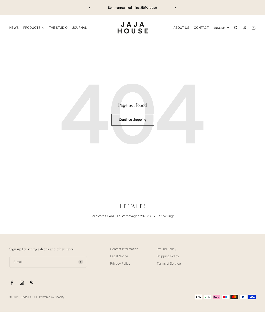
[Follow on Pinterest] (31, 282)
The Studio (58, 28)
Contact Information (124, 249)
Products (31, 28)
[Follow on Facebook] (12, 282)
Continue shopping (132, 119)
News (14, 28)
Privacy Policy (120, 263)
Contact (201, 28)
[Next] (175, 8)
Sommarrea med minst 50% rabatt (132, 7)
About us (181, 28)
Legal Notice (119, 256)
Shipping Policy (168, 256)
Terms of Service (169, 263)
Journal (79, 28)
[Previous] (89, 8)
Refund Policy (166, 249)
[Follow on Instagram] (21, 282)
